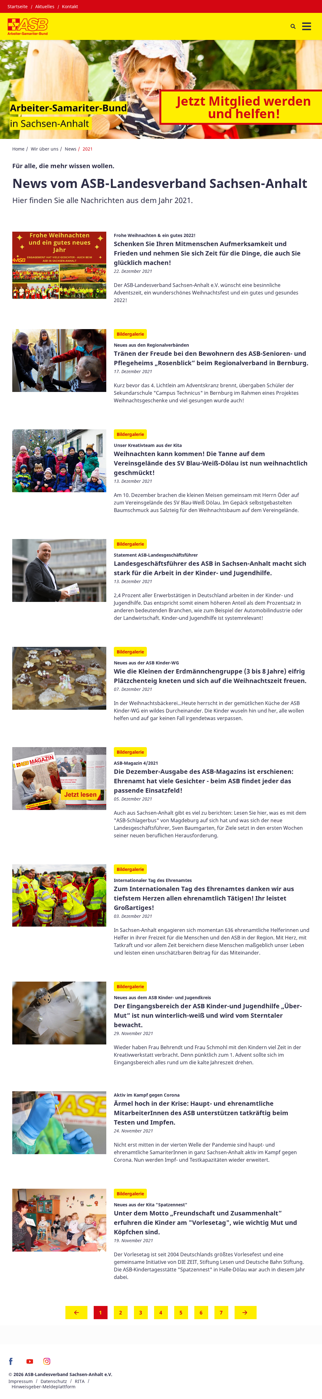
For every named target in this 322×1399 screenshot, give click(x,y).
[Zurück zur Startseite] (28, 26)
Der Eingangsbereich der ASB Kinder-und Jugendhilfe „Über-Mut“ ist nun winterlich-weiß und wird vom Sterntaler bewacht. (208, 1015)
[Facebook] (12, 1363)
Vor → (246, 1314)
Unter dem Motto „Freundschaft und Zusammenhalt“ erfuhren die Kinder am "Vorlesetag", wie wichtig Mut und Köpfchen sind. (205, 1222)
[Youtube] (30, 1363)
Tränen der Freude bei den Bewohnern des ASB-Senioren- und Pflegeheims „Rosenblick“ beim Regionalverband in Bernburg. (211, 358)
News (70, 149)
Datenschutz (54, 1381)
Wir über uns (44, 149)
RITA (80, 1381)
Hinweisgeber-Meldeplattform (43, 1387)
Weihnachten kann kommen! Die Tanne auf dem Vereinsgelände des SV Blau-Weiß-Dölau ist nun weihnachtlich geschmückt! (211, 463)
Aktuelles (44, 6)
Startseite (18, 6)
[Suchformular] (293, 26)
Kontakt (70, 6)
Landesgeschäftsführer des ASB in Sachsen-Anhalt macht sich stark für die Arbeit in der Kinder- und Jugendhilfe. (210, 568)
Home (18, 149)
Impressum (20, 1381)
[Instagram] (47, 1363)
